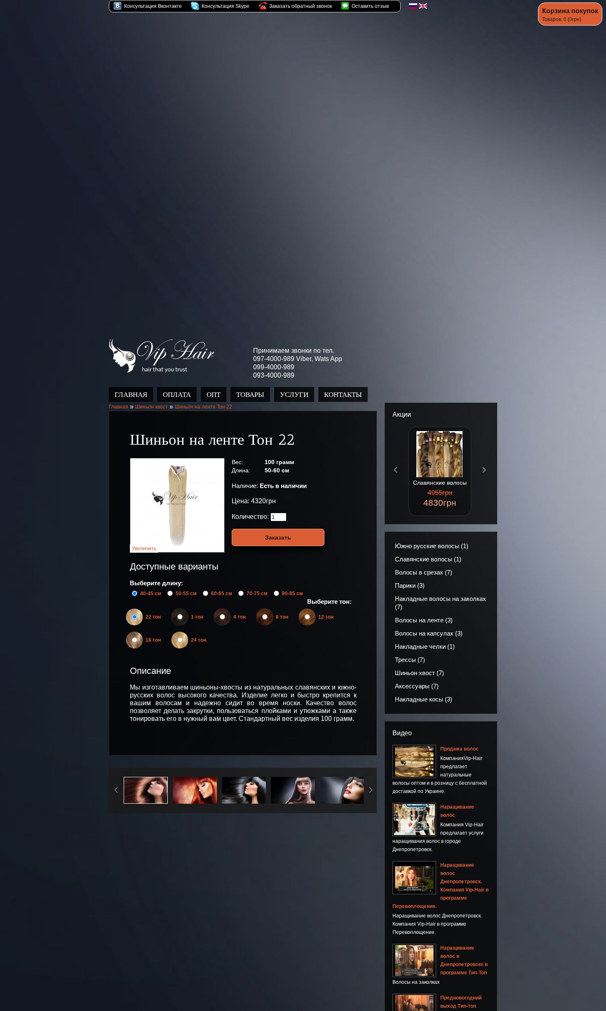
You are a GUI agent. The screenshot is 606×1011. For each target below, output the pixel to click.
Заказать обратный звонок (300, 6)
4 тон (239, 617)
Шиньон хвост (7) (419, 673)
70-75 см (257, 594)
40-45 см (150, 594)
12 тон (326, 617)
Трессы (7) (410, 660)
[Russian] (413, 6)
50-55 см (186, 594)
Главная (118, 407)
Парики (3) (410, 585)
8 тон (282, 617)
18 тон (153, 640)
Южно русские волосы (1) (431, 546)
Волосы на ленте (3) (424, 620)
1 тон (197, 617)
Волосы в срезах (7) (423, 572)
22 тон (153, 617)
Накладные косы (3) (423, 699)
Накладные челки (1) (425, 646)
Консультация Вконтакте (152, 6)
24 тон (198, 640)
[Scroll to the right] (484, 470)
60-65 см (221, 594)
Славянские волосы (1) (428, 559)
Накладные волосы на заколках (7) (440, 603)
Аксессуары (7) (417, 686)
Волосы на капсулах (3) (429, 633)
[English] (423, 6)
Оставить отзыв (369, 6)
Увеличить (144, 549)
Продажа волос (161, 356)
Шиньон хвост (151, 407)
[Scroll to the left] (395, 470)
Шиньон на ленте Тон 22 (203, 407)
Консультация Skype (224, 6)
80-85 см (292, 594)
